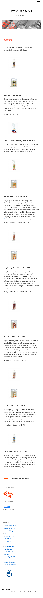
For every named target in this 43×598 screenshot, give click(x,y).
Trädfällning (8, 549)
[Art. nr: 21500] (14, 374)
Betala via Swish (9, 536)
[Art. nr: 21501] (14, 393)
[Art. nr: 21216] (14, 255)
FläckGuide (8, 219)
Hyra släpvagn (8, 552)
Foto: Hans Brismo (10, 565)
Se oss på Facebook (10, 526)
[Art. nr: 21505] (14, 165)
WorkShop (7, 533)
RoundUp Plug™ (9, 557)
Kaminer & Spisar (9, 541)
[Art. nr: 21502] (14, 128)
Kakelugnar (7, 544)
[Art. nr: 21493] (14, 63)
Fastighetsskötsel (9, 546)
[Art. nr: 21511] (14, 438)
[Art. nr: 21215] (14, 236)
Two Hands (21, 11)
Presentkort (7, 539)
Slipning (6, 554)
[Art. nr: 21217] (14, 305)
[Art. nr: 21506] (14, 184)
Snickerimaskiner (9, 528)
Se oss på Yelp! (9, 531)
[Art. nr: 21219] (14, 324)
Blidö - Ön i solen (9, 562)
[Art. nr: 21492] (14, 82)
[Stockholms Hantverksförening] (9, 573)
